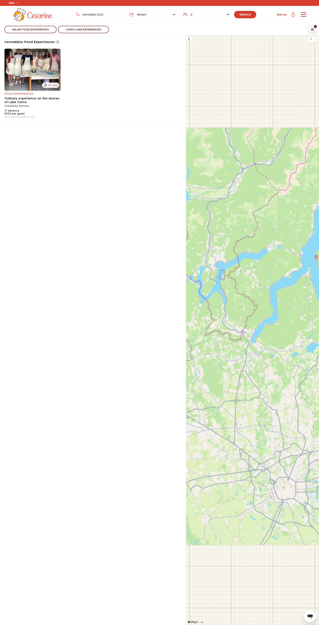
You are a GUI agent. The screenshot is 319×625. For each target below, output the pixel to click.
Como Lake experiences (83, 29)
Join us (282, 14)
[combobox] (102, 14)
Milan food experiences (30, 29)
